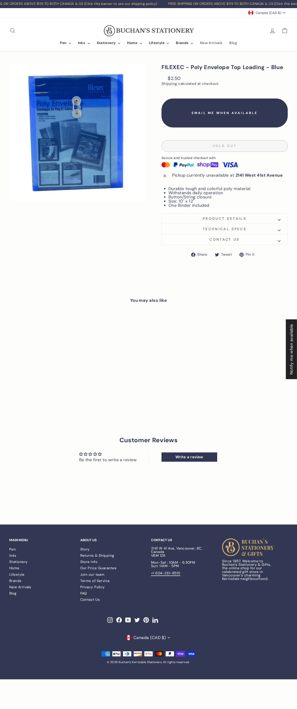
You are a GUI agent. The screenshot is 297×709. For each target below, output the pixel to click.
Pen (64, 43)
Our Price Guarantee (98, 568)
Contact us (224, 239)
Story (85, 549)
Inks (82, 43)
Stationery (107, 43)
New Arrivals (211, 43)
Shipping (169, 84)
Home (133, 43)
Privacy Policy (92, 587)
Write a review (189, 457)
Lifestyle (157, 43)
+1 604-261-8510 (165, 573)
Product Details (224, 218)
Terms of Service (95, 581)
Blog (233, 43)
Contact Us (90, 599)
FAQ (83, 593)
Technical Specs (224, 229)
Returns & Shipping (97, 555)
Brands (183, 43)
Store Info (89, 562)
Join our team (92, 574)
